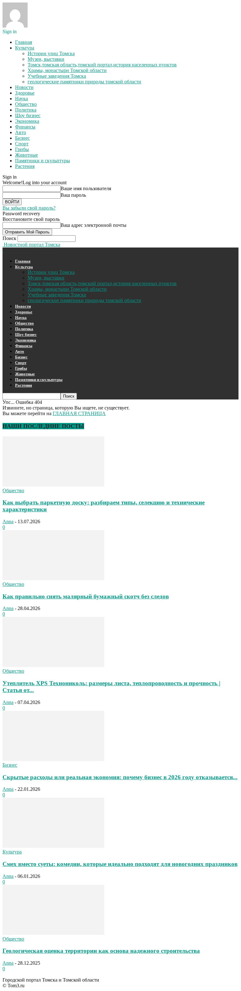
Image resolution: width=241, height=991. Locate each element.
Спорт (22, 143)
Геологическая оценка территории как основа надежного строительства (101, 950)
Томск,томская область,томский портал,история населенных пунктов (102, 64)
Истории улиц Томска (51, 53)
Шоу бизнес (27, 115)
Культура (24, 47)
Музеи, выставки (46, 59)
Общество (26, 104)
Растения (25, 166)
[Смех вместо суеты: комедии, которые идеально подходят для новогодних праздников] (53, 846)
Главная (23, 42)
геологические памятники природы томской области (84, 81)
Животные (26, 155)
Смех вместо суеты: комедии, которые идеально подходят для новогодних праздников (120, 864)
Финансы (25, 126)
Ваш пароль (73, 195)
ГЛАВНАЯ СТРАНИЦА (79, 413)
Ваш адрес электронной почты (93, 225)
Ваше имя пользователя (86, 188)
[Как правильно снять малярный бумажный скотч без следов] (53, 578)
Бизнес (22, 138)
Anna (8, 521)
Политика (25, 109)
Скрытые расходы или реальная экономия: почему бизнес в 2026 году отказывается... (120, 777)
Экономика (27, 121)
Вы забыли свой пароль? (29, 208)
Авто (20, 132)
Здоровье (25, 93)
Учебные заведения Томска (57, 76)
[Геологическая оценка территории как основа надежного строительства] (53, 933)
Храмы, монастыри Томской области (67, 70)
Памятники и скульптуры (42, 160)
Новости (24, 87)
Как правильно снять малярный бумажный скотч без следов (86, 596)
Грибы (22, 149)
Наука (21, 98)
